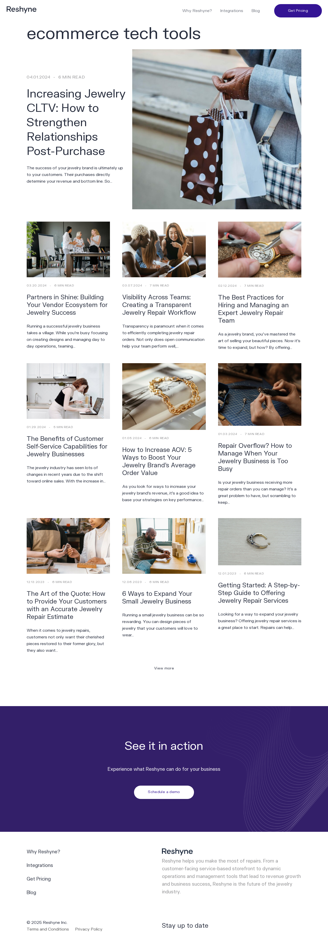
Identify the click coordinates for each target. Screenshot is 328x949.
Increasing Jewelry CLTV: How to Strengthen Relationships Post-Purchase (76, 123)
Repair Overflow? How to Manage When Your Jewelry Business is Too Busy (255, 457)
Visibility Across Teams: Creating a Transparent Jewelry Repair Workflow (159, 305)
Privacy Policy (88, 929)
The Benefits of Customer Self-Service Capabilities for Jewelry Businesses (67, 446)
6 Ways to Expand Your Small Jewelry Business (157, 598)
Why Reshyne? (197, 10)
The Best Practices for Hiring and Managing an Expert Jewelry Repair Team (253, 309)
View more (164, 668)
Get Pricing (298, 10)
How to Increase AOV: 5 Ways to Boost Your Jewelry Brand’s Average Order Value (159, 461)
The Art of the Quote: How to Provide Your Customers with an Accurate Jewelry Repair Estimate (67, 605)
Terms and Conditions (48, 929)
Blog (255, 10)
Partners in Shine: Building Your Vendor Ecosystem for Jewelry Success (67, 305)
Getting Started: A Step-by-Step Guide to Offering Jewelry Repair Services (259, 593)
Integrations (231, 10)
